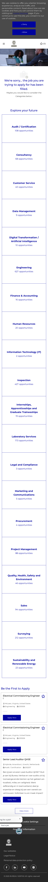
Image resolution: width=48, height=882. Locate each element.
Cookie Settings (20, 13)
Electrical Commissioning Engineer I (21, 697)
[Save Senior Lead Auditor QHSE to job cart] (43, 760)
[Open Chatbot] (19, 831)
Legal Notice (9, 856)
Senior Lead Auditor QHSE (17, 759)
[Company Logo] (14, 43)
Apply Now (11, 718)
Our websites (10, 851)
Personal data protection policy (18, 860)
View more (24, 811)
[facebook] (6, 867)
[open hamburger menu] (3, 43)
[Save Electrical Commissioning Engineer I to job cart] (43, 696)
